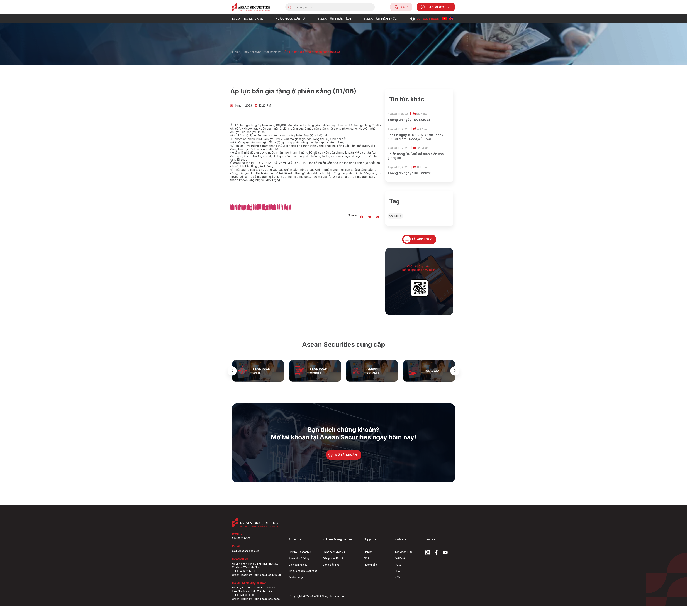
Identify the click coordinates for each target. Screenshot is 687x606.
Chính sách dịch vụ (334, 551)
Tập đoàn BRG (403, 551)
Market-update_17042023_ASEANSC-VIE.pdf (260, 209)
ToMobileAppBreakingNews (262, 52)
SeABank (400, 558)
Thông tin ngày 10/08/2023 (409, 173)
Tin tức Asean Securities (303, 570)
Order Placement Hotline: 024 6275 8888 (256, 574)
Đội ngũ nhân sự (298, 564)
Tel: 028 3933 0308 (243, 595)
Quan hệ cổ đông (299, 558)
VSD (397, 577)
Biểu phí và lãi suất (333, 558)
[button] (362, 217)
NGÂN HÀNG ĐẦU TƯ (290, 19)
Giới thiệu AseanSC (300, 551)
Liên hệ (368, 551)
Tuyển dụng (296, 577)
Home (236, 52)
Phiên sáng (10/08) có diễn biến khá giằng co (416, 156)
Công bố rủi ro (331, 564)
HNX (397, 570)
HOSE (398, 564)
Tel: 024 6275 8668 (244, 571)
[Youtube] (445, 552)
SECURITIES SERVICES (247, 19)
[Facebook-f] (436, 552)
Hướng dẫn (370, 564)
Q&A (366, 558)
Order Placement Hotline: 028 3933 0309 (256, 598)
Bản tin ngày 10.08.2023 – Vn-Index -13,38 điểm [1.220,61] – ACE (415, 137)
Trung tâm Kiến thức (380, 19)
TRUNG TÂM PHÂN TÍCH (334, 19)
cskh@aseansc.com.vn (245, 550)
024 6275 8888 (241, 538)
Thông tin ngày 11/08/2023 (409, 120)
